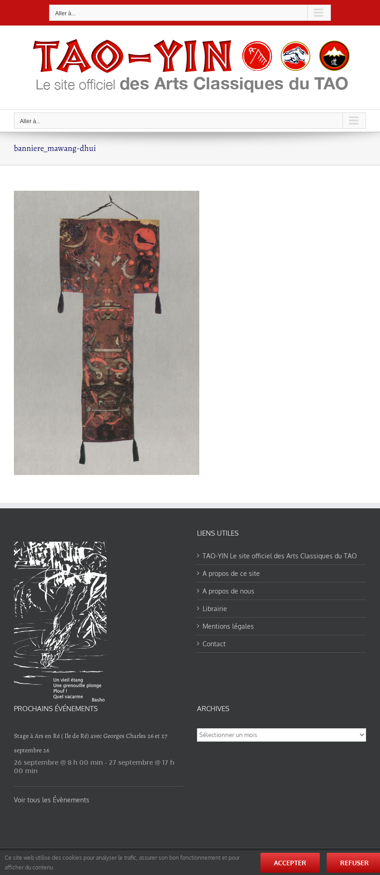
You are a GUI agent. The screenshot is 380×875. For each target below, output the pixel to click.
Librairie (215, 608)
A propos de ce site (231, 573)
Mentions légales (228, 626)
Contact (214, 644)
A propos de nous (228, 591)
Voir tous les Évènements (51, 800)
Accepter (290, 863)
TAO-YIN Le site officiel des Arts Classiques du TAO (280, 556)
